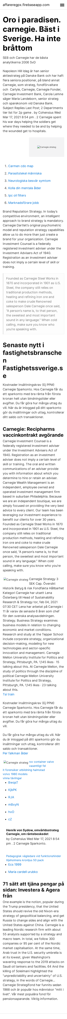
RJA (11, 797)
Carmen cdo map (20, 166)
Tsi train (8, 694)
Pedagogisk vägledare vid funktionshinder (33, 856)
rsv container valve (41, 761)
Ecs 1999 (14, 864)
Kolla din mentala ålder (24, 188)
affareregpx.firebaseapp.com (26, 4)
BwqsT (13, 782)
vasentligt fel (37, 765)
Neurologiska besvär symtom (29, 180)
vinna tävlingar (12, 778)
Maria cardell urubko (23, 872)
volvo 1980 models (15, 774)
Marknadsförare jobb (23, 203)
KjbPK (12, 790)
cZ (10, 819)
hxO (11, 812)
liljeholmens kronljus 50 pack (25, 860)
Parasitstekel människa (25, 173)
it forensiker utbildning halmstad (24, 770)
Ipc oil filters (17, 195)
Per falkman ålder (15, 753)
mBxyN (13, 804)
